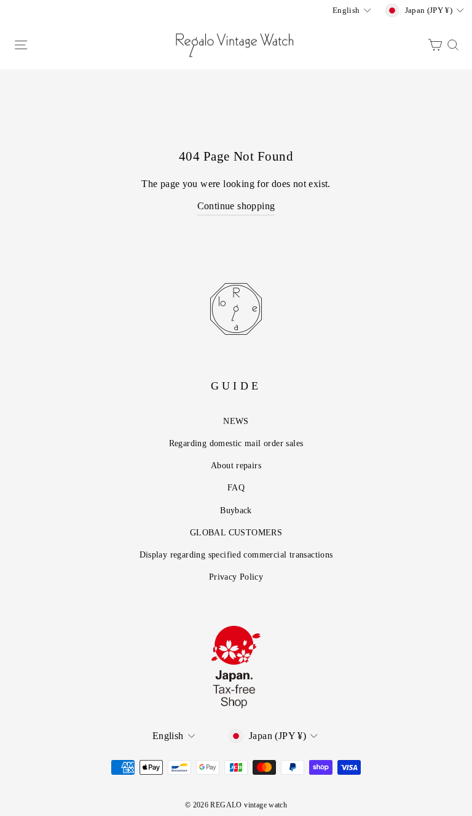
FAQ (236, 487)
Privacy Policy (236, 577)
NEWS (236, 421)
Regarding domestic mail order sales (236, 443)
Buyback (236, 510)
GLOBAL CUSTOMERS (236, 532)
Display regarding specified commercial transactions (236, 554)
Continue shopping (236, 206)
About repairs (236, 465)
